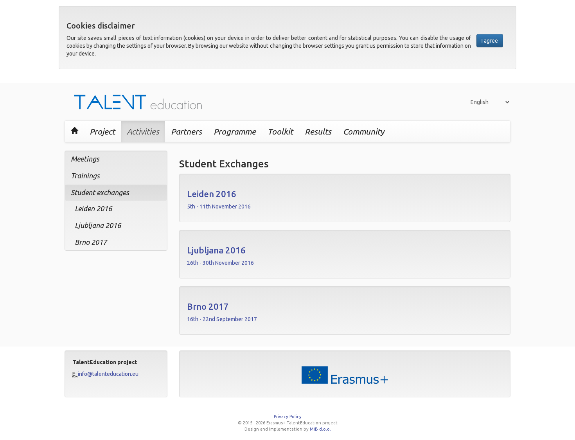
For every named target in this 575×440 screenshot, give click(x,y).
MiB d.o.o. (320, 429)
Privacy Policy (288, 416)
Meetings (85, 159)
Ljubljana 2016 (98, 225)
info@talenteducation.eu (108, 374)
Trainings (85, 176)
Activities (143, 131)
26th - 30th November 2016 (220, 263)
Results (318, 131)
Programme (235, 131)
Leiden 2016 (93, 208)
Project (102, 131)
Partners (186, 131)
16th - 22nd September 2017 (222, 319)
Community (363, 131)
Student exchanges (100, 192)
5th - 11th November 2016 (219, 206)
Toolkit (280, 131)
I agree (490, 41)
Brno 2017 (91, 242)
